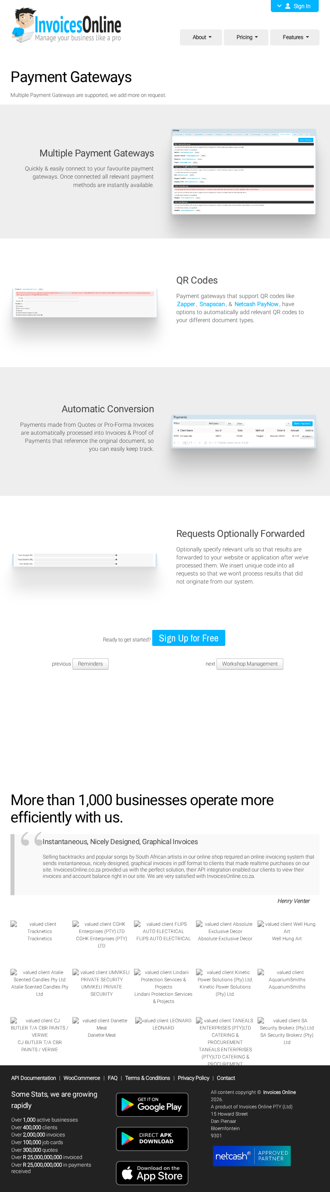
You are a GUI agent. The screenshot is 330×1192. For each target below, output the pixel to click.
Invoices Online (279, 1092)
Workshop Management (250, 664)
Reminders (90, 664)
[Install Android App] (152, 1119)
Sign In (300, 6)
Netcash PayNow (256, 304)
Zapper (186, 304)
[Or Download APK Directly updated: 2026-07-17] (152, 1153)
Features (293, 37)
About (199, 37)
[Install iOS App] (152, 1187)
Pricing (244, 37)
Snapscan (212, 304)
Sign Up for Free (189, 637)
